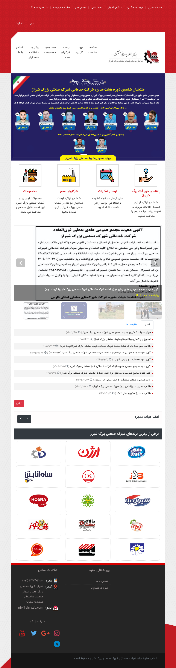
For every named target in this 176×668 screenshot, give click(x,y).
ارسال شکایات (107, 191)
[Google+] (45, 633)
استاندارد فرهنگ (39, 7)
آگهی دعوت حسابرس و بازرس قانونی (123, 359)
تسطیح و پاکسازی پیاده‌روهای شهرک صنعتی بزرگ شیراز (114, 339)
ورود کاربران (79, 50)
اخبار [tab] (147, 324)
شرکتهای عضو (68, 191)
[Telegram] (57, 644)
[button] (22, 117)
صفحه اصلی (155, 7)
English (19, 23)
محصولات (30, 191)
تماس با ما (19, 50)
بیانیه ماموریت (61, 7)
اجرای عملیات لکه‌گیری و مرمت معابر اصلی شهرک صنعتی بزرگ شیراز (108, 332)
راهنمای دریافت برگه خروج (146, 193)
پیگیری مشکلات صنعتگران (33, 52)
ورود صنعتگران (135, 7)
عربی (31, 23)
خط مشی (96, 7)
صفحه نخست (92, 50)
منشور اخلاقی (114, 7)
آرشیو (19, 403)
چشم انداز (80, 7)
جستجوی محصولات (50, 50)
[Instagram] (57, 633)
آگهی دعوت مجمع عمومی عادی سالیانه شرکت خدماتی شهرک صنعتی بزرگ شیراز (102, 366)
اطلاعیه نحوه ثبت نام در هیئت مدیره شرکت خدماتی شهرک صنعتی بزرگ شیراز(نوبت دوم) (96, 346)
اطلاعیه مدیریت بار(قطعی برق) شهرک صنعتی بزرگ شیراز (113, 386)
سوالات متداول (99, 588)
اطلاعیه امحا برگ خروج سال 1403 (125, 393)
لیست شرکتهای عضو (65, 52)
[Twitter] (33, 633)
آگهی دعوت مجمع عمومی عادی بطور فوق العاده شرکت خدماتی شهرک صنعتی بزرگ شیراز (97, 373)
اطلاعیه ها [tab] (131, 324)
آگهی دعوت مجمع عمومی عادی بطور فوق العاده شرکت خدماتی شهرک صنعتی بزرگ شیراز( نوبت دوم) (90, 353)
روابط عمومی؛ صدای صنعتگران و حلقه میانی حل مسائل (113, 380)
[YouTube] (22, 633)
